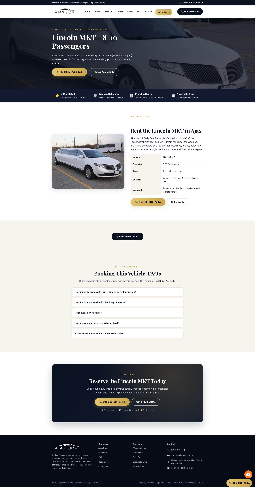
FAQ (139, 11)
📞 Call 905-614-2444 (69, 72)
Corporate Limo (140, 462)
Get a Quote (164, 12)
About (97, 11)
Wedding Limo (139, 448)
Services (109, 11)
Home (87, 11)
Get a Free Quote (146, 401)
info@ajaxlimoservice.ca (182, 455)
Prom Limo (138, 452)
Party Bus (137, 457)
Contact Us (103, 466)
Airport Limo (138, 466)
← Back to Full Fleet (127, 236)
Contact (149, 11)
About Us (102, 448)
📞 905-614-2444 (190, 11)
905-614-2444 (196, 3)
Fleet (120, 11)
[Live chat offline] (248, 474)
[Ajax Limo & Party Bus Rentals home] (64, 11)
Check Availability (104, 72)
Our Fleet (102, 452)
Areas (130, 11)
